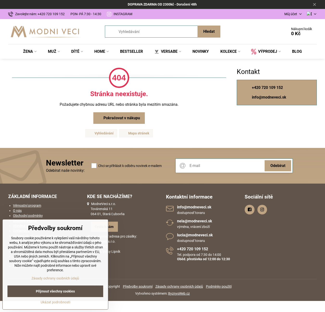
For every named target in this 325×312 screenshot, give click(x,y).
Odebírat (277, 165)
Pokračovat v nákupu (121, 118)
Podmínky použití (219, 286)
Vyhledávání (104, 133)
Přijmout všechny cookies (55, 291)
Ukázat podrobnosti (55, 302)
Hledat (209, 31)
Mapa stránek (138, 133)
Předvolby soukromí (138, 286)
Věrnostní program (27, 205)
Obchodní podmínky (28, 216)
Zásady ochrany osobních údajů (179, 286)
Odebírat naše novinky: (65, 170)
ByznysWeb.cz (179, 293)
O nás (17, 210)
